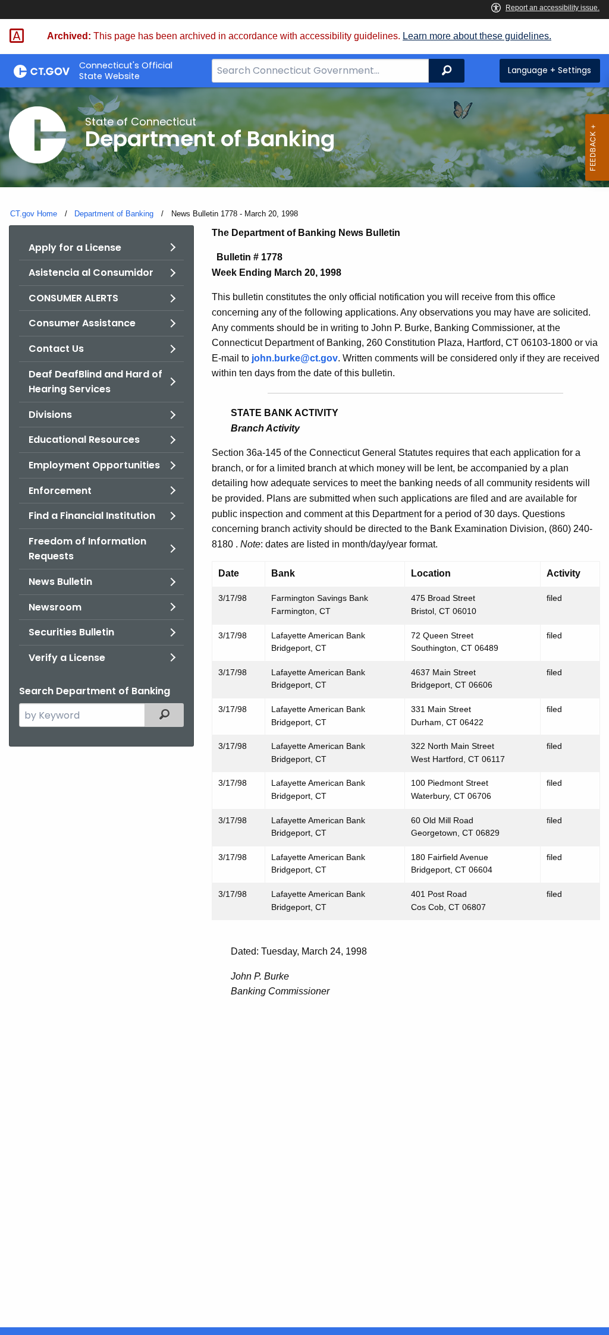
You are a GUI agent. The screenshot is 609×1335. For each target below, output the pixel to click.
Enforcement (60, 491)
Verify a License (67, 658)
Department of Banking (113, 213)
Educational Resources (84, 439)
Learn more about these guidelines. (477, 36)
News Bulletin (60, 581)
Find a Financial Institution (92, 515)
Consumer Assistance (82, 323)
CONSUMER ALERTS (73, 298)
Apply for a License (75, 247)
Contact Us (56, 348)
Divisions (50, 414)
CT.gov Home (33, 213)
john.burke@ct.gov (295, 358)
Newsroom (55, 607)
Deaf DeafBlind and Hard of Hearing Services (95, 381)
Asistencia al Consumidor (91, 272)
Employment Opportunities (94, 465)
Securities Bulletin (71, 632)
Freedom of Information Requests (87, 548)
